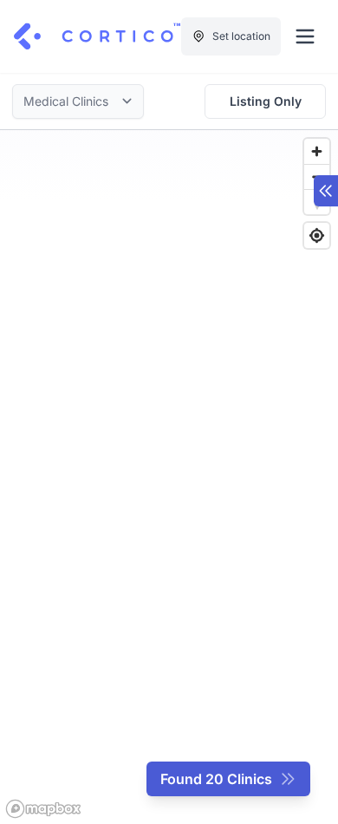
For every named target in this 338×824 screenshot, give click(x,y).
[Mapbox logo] (43, 809)
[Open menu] (305, 36)
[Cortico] (97, 36)
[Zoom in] (316, 151)
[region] (169, 477)
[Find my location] (316, 235)
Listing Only (266, 101)
